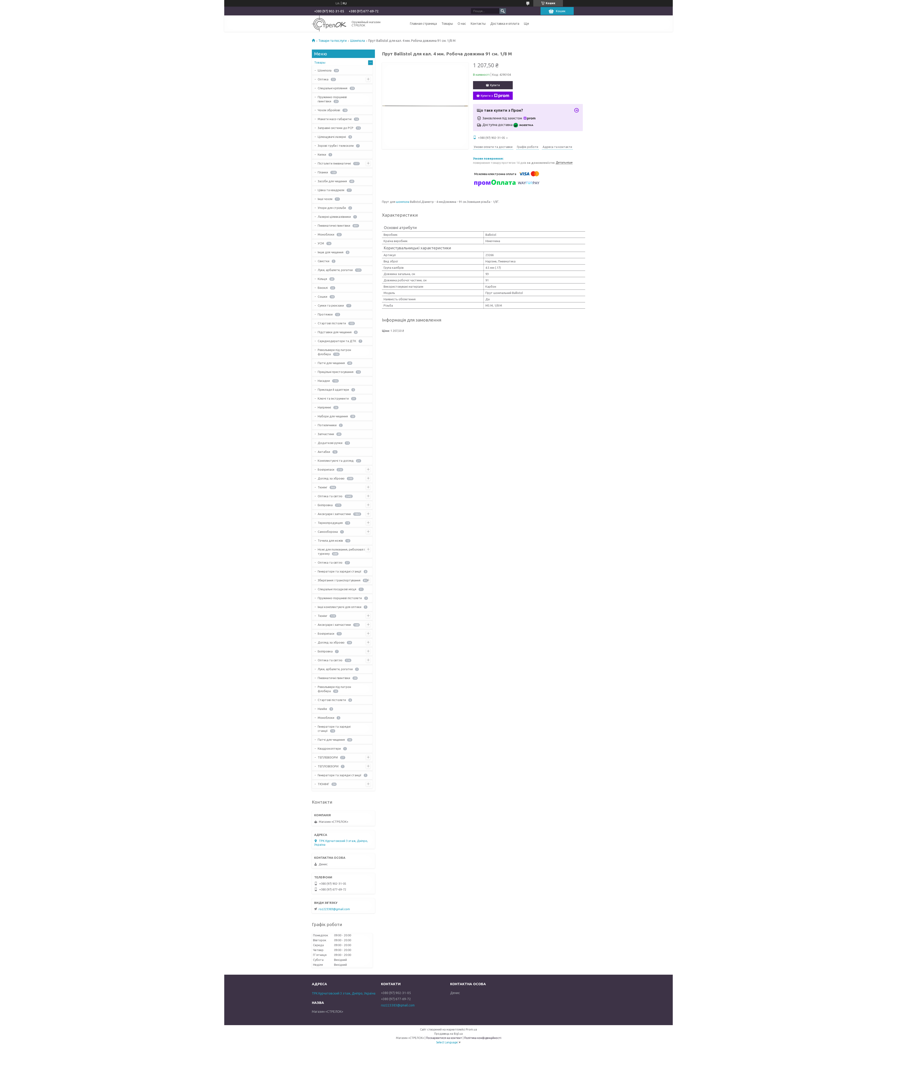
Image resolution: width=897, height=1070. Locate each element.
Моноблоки (326, 234)
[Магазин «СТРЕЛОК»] (329, 23)
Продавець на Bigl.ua (448, 1033)
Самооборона (328, 531)
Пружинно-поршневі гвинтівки (332, 99)
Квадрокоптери (329, 748)
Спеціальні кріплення (332, 88)
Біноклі (323, 287)
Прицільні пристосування (335, 371)
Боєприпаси (326, 469)
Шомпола (357, 41)
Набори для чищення (333, 416)
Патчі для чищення (331, 363)
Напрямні (324, 407)
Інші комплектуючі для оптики (339, 606)
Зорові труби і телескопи (336, 145)
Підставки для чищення (335, 332)
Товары (447, 23)
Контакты (478, 23)
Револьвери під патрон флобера (334, 352)
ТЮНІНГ (323, 784)
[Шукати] (502, 11)
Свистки (323, 261)
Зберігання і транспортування (339, 580)
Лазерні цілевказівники (334, 216)
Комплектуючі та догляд (336, 460)
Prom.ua (471, 1029)
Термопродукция (330, 522)
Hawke (322, 708)
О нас (462, 23)
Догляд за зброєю (331, 478)
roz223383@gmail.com (334, 909)
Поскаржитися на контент (444, 1037)
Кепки (322, 154)
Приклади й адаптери (333, 389)
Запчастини (326, 434)
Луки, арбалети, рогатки (335, 270)
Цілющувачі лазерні (332, 136)
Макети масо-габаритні (335, 119)
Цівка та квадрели (331, 190)
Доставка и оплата (504, 23)
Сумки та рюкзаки (331, 305)
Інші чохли (325, 198)
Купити (495, 85)
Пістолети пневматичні (334, 163)
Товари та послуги (332, 41)
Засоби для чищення (332, 181)
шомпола (402, 201)
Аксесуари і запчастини (334, 513)
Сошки (322, 296)
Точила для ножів (330, 540)
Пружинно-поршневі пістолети (340, 598)
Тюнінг (322, 487)
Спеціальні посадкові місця (337, 589)
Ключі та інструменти (333, 398)
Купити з (487, 95)
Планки (323, 172)
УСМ (321, 243)
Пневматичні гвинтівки (334, 225)
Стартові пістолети (332, 323)
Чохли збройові (329, 110)
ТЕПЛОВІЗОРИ (328, 766)
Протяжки (325, 314)
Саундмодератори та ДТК (337, 341)
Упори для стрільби (332, 207)
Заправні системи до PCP (335, 127)
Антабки (324, 451)
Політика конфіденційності (482, 1037)
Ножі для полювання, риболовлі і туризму (341, 551)
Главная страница (423, 23)
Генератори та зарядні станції (339, 571)
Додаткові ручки (330, 442)
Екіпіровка (325, 505)
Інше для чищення (330, 252)
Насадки (324, 380)
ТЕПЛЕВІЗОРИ (328, 757)
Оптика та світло (330, 496)
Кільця (322, 278)
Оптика (323, 79)
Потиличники (327, 425)
